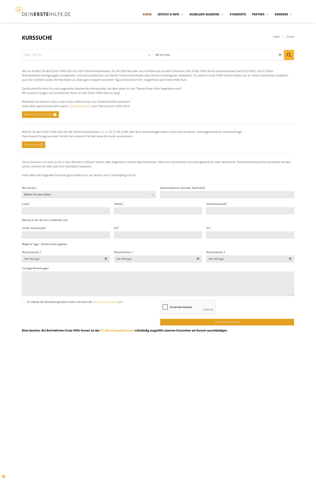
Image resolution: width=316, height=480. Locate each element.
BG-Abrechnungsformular (117, 330)
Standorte (238, 14)
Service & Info (168, 14)
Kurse (147, 14)
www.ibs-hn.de (106, 136)
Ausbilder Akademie (204, 14)
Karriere (281, 14)
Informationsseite (79, 106)
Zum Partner (31, 144)
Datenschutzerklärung (105, 301)
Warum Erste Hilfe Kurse (38, 114)
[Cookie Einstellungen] (3, 476)
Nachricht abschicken (227, 322)
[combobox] (87, 55)
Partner (258, 14)
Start (276, 36)
